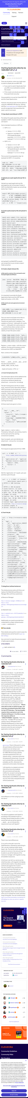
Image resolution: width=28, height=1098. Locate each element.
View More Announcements (14, 964)
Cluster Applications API (11, 106)
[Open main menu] (26, 23)
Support (14, 16)
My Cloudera (5, 1058)
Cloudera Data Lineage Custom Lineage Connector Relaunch (14, 948)
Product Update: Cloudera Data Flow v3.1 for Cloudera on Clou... (12, 960)
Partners (20, 12)
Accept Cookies (14, 1094)
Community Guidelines (9, 1051)
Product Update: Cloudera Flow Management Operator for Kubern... (13, 954)
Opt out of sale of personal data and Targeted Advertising (14, 1086)
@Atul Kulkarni (6, 745)
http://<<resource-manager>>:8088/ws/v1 (11, 600)
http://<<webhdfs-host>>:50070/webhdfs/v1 (12, 613)
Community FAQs (7, 1054)
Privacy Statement (19, 1082)
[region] (14, 1078)
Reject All (14, 1090)
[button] (25, 663)
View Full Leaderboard (14, 1021)
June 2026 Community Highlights (10, 943)
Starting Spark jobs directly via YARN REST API (13, 69)
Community (6, 12)
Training (14, 12)
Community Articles (7, 59)
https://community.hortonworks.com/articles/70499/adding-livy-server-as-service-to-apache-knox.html (13, 899)
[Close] (26, 1060)
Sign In (4, 23)
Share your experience (13, 50)
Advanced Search (5, 45)
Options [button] (6, 63)
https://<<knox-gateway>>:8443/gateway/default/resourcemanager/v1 (14, 604)
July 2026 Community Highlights (10, 939)
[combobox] (14, 41)
